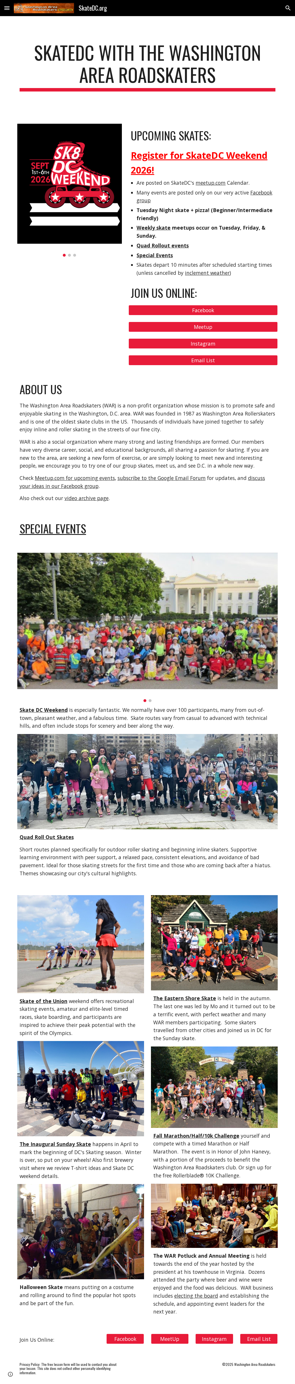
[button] (7, 8)
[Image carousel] (69, 190)
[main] (147, 66)
